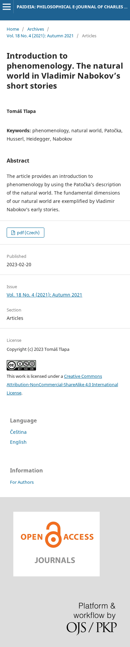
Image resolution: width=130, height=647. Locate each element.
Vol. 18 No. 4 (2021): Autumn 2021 (40, 36)
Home (13, 29)
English (18, 442)
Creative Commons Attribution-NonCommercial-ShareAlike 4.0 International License (62, 384)
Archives (35, 29)
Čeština (18, 432)
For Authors (22, 482)
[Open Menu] (6, 6)
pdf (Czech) (28, 233)
